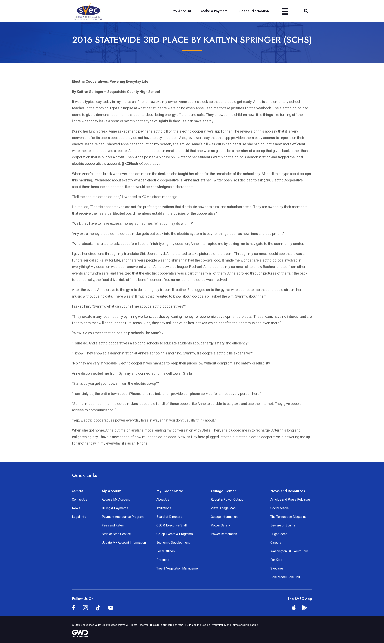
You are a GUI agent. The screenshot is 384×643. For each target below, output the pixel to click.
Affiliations (163, 508)
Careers (77, 491)
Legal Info (79, 517)
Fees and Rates (113, 525)
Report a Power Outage (227, 499)
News (76, 508)
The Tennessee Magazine (288, 517)
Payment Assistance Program (123, 517)
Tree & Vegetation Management (178, 568)
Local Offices (165, 551)
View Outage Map (223, 508)
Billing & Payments (115, 508)
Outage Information (224, 517)
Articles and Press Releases (290, 499)
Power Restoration (224, 534)
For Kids (276, 560)
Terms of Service (241, 624)
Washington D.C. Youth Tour (289, 551)
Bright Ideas (278, 534)
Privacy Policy (218, 624)
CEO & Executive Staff (171, 525)
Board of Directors (169, 517)
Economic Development (173, 542)
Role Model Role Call (285, 577)
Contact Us (79, 499)
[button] (306, 11)
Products (162, 560)
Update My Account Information (124, 542)
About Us (162, 499)
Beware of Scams (282, 525)
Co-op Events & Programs (174, 534)
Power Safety (220, 525)
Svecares (277, 568)
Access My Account (116, 499)
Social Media (279, 508)
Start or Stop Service (116, 534)
